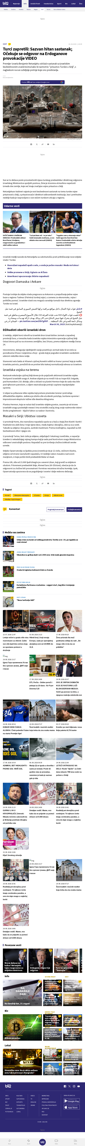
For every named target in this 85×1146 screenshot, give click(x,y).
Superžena (20, 1099)
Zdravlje (8, 1108)
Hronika (68, 1060)
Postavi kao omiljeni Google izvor (36, 82)
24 (12, 567)
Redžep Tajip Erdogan (13, 499)
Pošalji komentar (74, 509)
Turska (37, 495)
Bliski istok (58, 495)
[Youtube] (78, 1086)
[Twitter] (69, 1086)
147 (12, 537)
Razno (7, 1001)
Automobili (20, 1108)
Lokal (18, 1112)
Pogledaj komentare (56, 509)
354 (12, 582)
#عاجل (79, 308)
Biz (6, 1102)
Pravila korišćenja (49, 1102)
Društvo (68, 995)
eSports (19, 1102)
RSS (43, 1112)
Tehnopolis (20, 1105)
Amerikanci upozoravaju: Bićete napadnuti (28, 276)
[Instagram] (74, 1086)
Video (33, 1096)
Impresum (45, 1099)
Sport (7, 1099)
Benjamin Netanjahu (22, 495)
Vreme (33, 1105)
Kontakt (45, 1115)
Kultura (19, 1096)
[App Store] (72, 1107)
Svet (5, 44)
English (33, 1102)
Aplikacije (45, 1108)
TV (31, 1099)
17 (12, 552)
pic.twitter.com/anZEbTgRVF (34, 321)
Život (7, 1105)
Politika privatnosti (49, 1105)
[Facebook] (65, 1086)
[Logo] (5, 3)
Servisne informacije (69, 1051)
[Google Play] (72, 1101)
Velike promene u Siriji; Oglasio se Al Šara (27, 272)
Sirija (47, 495)
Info (6, 1096)
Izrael (8, 495)
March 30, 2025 (57, 324)
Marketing (45, 1096)
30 (12, 598)
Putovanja (9, 1112)
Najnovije (16, 4)
